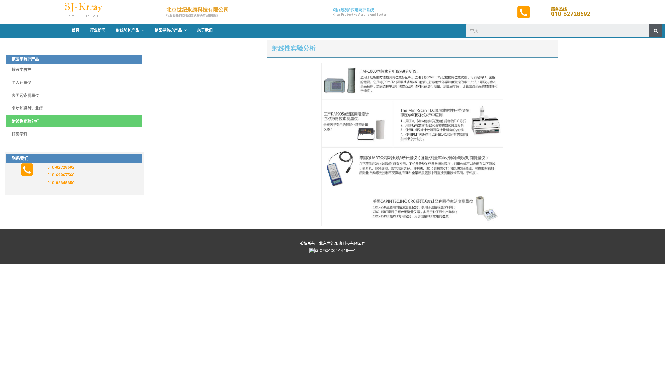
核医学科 (19, 134)
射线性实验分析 (25, 121)
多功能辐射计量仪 (27, 108)
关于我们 (205, 30)
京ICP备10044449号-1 (335, 250)
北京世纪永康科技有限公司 (197, 10)
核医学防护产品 (168, 30)
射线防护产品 (127, 30)
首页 (75, 30)
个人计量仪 (21, 82)
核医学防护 (21, 69)
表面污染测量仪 (25, 95)
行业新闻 (97, 30)
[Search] (655, 30)
